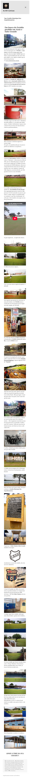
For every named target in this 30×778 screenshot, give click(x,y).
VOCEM (6, 770)
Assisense (8, 762)
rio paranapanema (13, 767)
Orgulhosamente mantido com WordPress (11, 775)
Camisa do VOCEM (10, 763)
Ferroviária (7, 767)
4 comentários (12, 770)
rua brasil (19, 767)
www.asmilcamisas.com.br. (12, 60)
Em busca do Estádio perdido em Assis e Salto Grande (14, 29)
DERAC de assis (11, 764)
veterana (21, 769)
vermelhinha (17, 769)
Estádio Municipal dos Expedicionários (15, 765)
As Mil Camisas (8, 11)
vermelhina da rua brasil (9, 769)
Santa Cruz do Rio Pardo (12, 768)
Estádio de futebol (19, 760)
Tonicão (19, 768)
